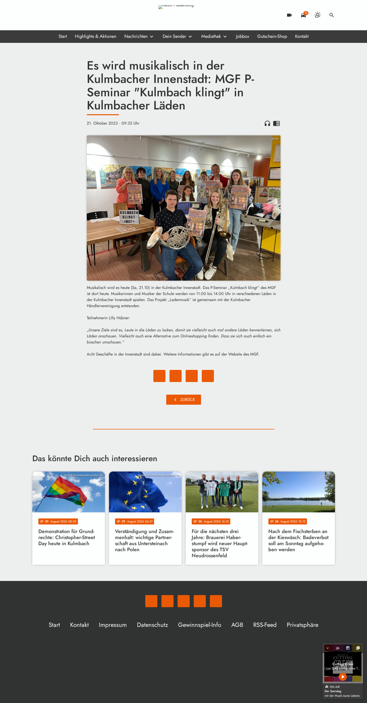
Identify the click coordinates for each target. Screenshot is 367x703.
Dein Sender (174, 36)
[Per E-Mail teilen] (208, 376)
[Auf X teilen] (176, 376)
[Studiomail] (68, 15)
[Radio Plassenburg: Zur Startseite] (183, 15)
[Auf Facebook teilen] (159, 376)
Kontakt (301, 36)
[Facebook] (47, 15)
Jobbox (242, 36)
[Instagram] (57, 15)
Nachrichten (136, 36)
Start (63, 36)
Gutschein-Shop (272, 36)
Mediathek (211, 36)
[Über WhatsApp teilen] (192, 376)
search (332, 15)
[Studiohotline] (78, 15)
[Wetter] (318, 15)
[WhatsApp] (37, 15)
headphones (267, 123)
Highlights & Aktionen (95, 36)
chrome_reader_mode (276, 123)
